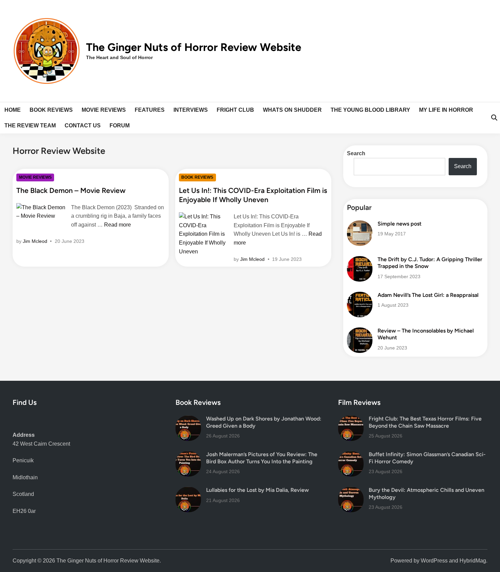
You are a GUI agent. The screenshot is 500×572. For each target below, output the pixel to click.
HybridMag (473, 561)
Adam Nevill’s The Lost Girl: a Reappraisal (428, 295)
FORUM (120, 125)
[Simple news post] (359, 225)
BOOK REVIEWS (51, 110)
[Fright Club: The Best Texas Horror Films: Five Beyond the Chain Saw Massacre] (351, 420)
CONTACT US (83, 125)
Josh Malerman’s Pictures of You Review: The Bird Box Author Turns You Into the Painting (261, 457)
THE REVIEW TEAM (30, 125)
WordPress (434, 561)
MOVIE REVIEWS (104, 110)
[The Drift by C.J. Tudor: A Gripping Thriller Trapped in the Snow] (359, 260)
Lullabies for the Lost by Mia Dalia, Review (257, 490)
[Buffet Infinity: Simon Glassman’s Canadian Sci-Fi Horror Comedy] (351, 455)
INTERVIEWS (190, 110)
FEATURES (150, 110)
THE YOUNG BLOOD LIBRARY (370, 110)
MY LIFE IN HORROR (446, 110)
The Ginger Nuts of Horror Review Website (193, 47)
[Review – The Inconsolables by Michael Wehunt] (359, 332)
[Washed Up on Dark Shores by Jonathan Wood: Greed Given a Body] (188, 420)
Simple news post (399, 223)
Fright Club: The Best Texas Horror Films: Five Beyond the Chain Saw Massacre (425, 422)
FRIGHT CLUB (235, 110)
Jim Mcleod (35, 241)
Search (356, 153)
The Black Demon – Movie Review (71, 190)
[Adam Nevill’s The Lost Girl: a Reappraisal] (359, 296)
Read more (117, 225)
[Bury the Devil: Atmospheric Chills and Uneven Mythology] (351, 491)
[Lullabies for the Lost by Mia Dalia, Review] (188, 491)
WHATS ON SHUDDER (292, 110)
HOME (12, 110)
